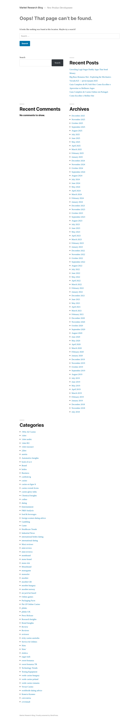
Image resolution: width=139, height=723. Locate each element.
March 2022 (77, 284)
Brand (24, 465)
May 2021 (76, 303)
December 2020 (78, 318)
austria (24, 454)
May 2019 (76, 385)
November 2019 (78, 363)
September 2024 (78, 172)
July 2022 (76, 269)
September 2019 (78, 370)
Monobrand (26, 566)
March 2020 (77, 348)
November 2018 (78, 408)
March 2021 (77, 310)
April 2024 (76, 190)
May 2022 (76, 277)
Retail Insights (28, 623)
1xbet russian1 (28, 446)
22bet (24, 450)
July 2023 (76, 224)
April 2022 (76, 280)
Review (25, 626)
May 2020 (76, 340)
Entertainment (27, 507)
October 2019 (77, 367)
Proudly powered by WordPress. (47, 715)
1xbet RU (26, 443)
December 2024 (78, 160)
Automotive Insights (30, 458)
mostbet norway (28, 589)
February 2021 (78, 314)
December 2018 (78, 404)
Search (22, 57)
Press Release (27, 615)
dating (24, 503)
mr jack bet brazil (29, 593)
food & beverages (29, 514)
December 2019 (78, 359)
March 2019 (77, 393)
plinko (24, 608)
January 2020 (77, 355)
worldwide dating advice (32, 690)
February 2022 (78, 288)
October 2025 (77, 123)
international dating (30, 540)
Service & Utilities (29, 641)
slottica (25, 653)
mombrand (26, 555)
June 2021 (76, 299)
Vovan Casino (27, 686)
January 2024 (77, 202)
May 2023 (76, 232)
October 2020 (77, 325)
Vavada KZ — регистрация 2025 (84, 80)
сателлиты (26, 698)
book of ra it (27, 462)
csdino (24, 499)
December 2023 (78, 205)
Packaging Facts (28, 600)
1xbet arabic (27, 439)
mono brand (27, 559)
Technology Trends (30, 668)
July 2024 (76, 179)
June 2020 (76, 337)
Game (24, 525)
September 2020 (78, 329)
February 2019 (78, 397)
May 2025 (76, 142)
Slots (24, 645)
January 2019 (77, 400)
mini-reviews (27, 551)
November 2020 (78, 322)
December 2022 (78, 250)
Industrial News (28, 533)
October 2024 (77, 168)
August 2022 (77, 265)
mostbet (25, 578)
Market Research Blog (31, 7)
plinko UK (26, 611)
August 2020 (77, 333)
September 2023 (78, 217)
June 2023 (76, 228)
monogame (26, 570)
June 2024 (76, 183)
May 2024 (76, 187)
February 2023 (78, 243)
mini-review (27, 548)
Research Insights (29, 619)
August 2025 (77, 130)
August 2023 (77, 220)
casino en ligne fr (29, 484)
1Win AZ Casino (29, 432)
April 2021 (76, 307)
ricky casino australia (30, 638)
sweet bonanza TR (29, 664)
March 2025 (77, 149)
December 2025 (78, 115)
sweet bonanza (28, 660)
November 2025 (78, 119)
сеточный (26, 701)
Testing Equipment (29, 671)
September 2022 (78, 262)
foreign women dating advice (34, 518)
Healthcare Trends (29, 529)
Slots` (24, 649)
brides (24, 469)
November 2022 (78, 254)
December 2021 (78, 295)
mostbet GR (27, 582)
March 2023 (77, 239)
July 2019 (76, 378)
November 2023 (78, 209)
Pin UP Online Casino (31, 604)
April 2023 (76, 235)
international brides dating (32, 536)
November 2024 (78, 164)
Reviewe (25, 630)
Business (25, 473)
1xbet (24, 435)
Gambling (26, 521)
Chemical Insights (29, 495)
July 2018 (76, 412)
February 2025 (78, 153)
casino (24, 480)
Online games (27, 596)
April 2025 (76, 145)
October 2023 (77, 213)
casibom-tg (26, 476)
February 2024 (78, 198)
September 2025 (78, 127)
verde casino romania (30, 683)
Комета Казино (28, 694)
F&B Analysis (28, 510)
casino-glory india (29, 491)
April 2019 (76, 389)
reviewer (25, 634)
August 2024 (77, 175)
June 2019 (76, 382)
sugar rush (26, 656)
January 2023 (77, 247)
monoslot (25, 574)
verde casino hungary (30, 675)
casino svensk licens (30, 488)
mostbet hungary (29, 585)
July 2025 (76, 134)
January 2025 (77, 157)
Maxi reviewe (27, 544)
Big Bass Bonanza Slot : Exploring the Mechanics (90, 77)
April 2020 (76, 344)
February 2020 (78, 352)
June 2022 (76, 273)
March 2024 (77, 194)
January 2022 (77, 292)
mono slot (26, 563)
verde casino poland (30, 679)
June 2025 (76, 138)
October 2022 (77, 258)
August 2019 (77, 374)
